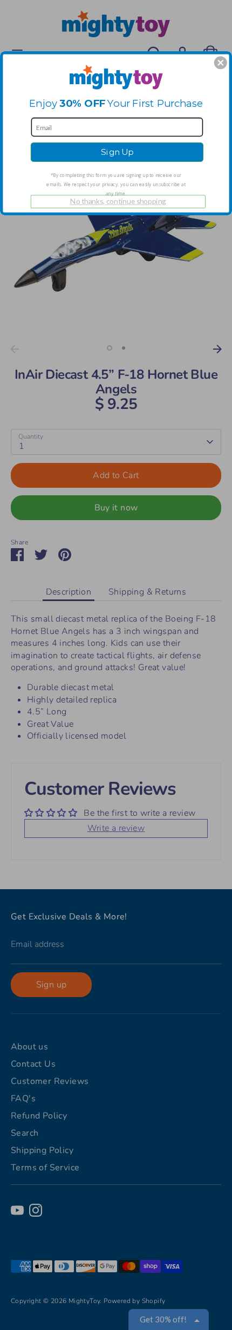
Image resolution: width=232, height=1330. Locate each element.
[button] (220, 62)
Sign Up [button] (117, 151)
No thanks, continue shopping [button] (118, 201)
